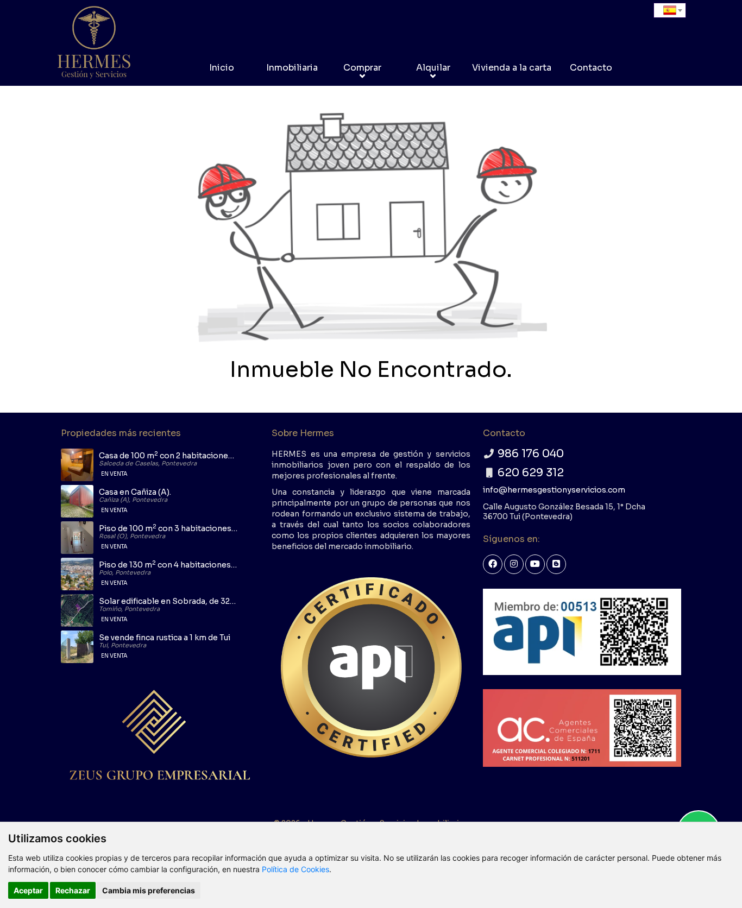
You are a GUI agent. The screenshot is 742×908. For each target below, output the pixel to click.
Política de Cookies (295, 869)
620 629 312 (531, 473)
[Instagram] (514, 564)
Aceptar (28, 890)
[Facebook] (492, 564)
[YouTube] (535, 564)
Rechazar (72, 890)
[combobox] (669, 10)
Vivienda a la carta (511, 67)
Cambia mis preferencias (148, 890)
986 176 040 (531, 454)
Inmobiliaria (292, 67)
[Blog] (556, 564)
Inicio (221, 67)
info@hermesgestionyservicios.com (554, 490)
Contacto (591, 67)
